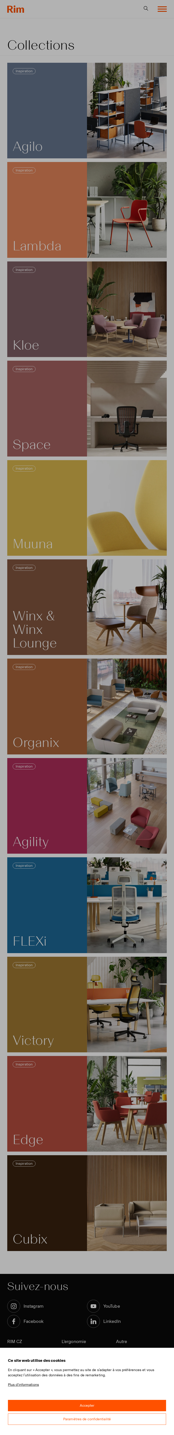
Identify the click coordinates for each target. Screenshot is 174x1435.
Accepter (87, 1405)
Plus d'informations (23, 1384)
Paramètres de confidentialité (87, 1419)
